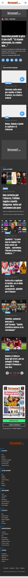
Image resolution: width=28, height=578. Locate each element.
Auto (3, 494)
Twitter (17, 568)
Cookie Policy (5, 539)
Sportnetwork (5, 503)
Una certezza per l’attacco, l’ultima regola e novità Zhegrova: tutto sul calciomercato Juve (12, 202)
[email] (16, 60)
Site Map (4, 557)
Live (3, 454)
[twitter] (11, 60)
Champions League (6, 460)
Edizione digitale (6, 519)
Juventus (5, 189)
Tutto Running (5, 479)
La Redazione (5, 534)
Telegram (22, 568)
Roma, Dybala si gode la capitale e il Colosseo (14, 127)
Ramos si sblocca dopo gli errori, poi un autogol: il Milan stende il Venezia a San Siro (14, 362)
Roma (7, 117)
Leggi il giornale (14, 424)
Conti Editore (5, 505)
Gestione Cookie (6, 541)
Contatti (4, 532)
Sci (2, 474)
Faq (2, 535)
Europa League (5, 461)
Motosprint (4, 499)
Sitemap (4, 523)
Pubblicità (4, 554)
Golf (3, 481)
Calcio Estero (5, 463)
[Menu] (3, 3)
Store (3, 521)
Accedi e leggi (16, 428)
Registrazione (5, 555)
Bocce (3, 483)
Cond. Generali (5, 545)
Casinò (3, 561)
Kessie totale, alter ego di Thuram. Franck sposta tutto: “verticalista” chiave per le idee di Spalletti (13, 214)
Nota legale (4, 537)
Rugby (3, 476)
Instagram (11, 568)
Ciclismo (4, 478)
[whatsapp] (7, 60)
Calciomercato (5, 465)
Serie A (7, 350)
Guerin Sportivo (5, 501)
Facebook (5, 568)
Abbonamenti (5, 516)
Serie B (3, 458)
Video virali (8, 83)
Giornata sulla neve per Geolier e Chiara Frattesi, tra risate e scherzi (13, 93)
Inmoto (3, 498)
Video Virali (12, 19)
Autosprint (4, 496)
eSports (4, 485)
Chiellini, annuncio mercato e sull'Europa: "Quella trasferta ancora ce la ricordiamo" (14, 325)
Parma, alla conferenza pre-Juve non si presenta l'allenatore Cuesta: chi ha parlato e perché (13, 211)
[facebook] (3, 60)
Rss (2, 514)
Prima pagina (5, 517)
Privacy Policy (5, 543)
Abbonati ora (13, 420)
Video (6, 19)
